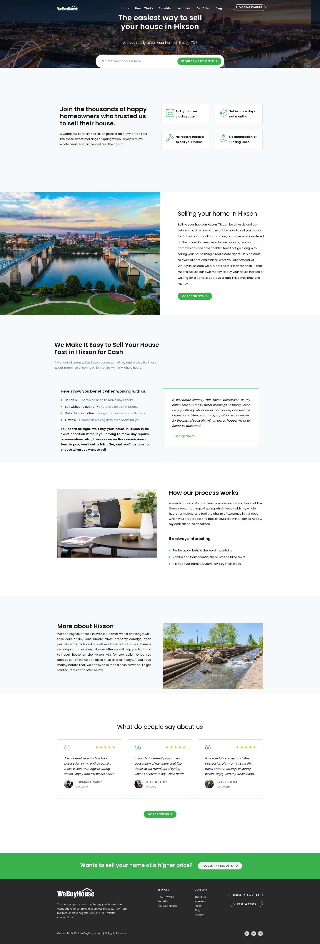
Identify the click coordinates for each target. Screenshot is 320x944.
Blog (219, 8)
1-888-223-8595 (250, 7)
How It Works (144, 8)
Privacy (199, 914)
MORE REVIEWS (158, 814)
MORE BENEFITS (193, 296)
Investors (200, 901)
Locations (184, 8)
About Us (200, 897)
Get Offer (203, 8)
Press (198, 906)
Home (125, 8)
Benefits (165, 8)
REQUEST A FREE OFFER (197, 61)
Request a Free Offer (245, 894)
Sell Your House (167, 906)
